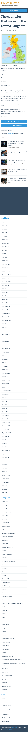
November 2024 (6, 274)
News (3, 617)
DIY (3, 529)
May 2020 (4, 447)
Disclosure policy (6, 718)
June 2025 (4, 253)
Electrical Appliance (7, 536)
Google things (6, 582)
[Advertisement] (14, 201)
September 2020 (6, 433)
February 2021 (6, 415)
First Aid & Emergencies (8, 561)
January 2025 (5, 267)
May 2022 (4, 362)
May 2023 (4, 327)
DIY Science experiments (8, 533)
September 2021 (6, 390)
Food (3, 564)
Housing (4, 589)
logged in (10, 133)
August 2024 (5, 285)
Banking (4, 505)
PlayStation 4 (5, 645)
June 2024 (4, 292)
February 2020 (6, 450)
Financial (4, 557)
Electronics (5, 543)
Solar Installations (7, 675)
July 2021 (4, 397)
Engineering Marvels (7, 547)
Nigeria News (5, 624)
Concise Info (10, 3)
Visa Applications (6, 686)
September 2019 (6, 454)
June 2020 (4, 443)
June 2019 (4, 464)
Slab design (5, 672)
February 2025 (6, 264)
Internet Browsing (7, 596)
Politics (4, 652)
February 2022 (6, 373)
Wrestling (4, 689)
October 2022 (5, 345)
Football (4, 568)
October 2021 (5, 387)
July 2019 (4, 461)
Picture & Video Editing (8, 638)
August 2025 (5, 246)
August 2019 (5, 457)
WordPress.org (6, 709)
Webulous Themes (7, 729)
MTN (3, 614)
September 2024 (6, 282)
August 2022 (5, 352)
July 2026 (4, 225)
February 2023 (6, 334)
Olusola (17, 31)
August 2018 (5, 482)
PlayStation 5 (5, 649)
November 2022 (6, 341)
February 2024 (6, 306)
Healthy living (6, 586)
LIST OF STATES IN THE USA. (11, 121)
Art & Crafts (5, 501)
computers (5, 515)
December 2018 (6, 475)
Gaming (4, 572)
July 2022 (4, 355)
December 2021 (6, 380)
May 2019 (4, 468)
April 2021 (4, 408)
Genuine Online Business (8, 579)
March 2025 (5, 260)
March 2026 (5, 239)
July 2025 (4, 250)
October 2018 (5, 478)
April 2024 (4, 299)
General (5, 116)
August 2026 (5, 222)
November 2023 (6, 313)
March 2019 (5, 471)
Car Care (4, 508)
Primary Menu (14, 10)
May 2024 (4, 296)
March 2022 (5, 369)
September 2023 (6, 320)
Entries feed (5, 702)
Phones (4, 635)
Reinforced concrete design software (12, 659)
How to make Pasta (19, 125)
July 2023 (4, 324)
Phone (4, 631)
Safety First (5, 668)
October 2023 (5, 317)
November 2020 (6, 426)
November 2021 (6, 383)
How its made (5, 593)
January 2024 (5, 310)
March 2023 (5, 331)
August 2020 (5, 436)
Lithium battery (6, 607)
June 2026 (4, 229)
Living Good (5, 610)
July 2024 (4, 289)
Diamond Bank (6, 526)
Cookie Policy (5, 714)
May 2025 (4, 257)
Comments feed (6, 705)
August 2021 (5, 394)
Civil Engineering (6, 512)
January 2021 (5, 419)
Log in (3, 698)
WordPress (14, 727)
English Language (7, 554)
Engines (4, 550)
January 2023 (5, 338)
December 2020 (6, 422)
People (4, 628)
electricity (5, 540)
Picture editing (6, 642)
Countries (4, 519)
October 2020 (5, 429)
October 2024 (5, 278)
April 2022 (4, 366)
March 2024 (5, 303)
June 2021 (4, 401)
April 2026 (4, 236)
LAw (3, 600)
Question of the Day (7, 656)
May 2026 (4, 232)
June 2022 (4, 359)
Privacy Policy (5, 721)
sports (4, 679)
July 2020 (4, 440)
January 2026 (5, 243)
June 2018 (4, 489)
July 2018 (4, 485)
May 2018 (4, 492)
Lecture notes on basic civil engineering (12, 603)
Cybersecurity (5, 522)
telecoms (4, 682)
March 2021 (5, 412)
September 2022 (6, 348)
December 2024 (6, 271)
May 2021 (4, 405)
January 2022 (5, 376)
